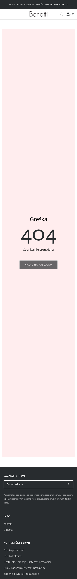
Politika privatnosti (14, 550)
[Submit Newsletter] (67, 484)
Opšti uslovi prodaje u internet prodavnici (27, 562)
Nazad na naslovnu (38, 264)
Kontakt (8, 524)
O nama (8, 529)
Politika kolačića (12, 556)
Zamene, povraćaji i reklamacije (21, 573)
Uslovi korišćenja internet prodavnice (25, 568)
